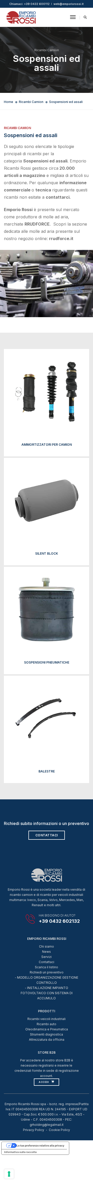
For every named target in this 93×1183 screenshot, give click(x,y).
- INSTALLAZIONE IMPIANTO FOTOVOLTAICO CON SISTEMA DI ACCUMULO (47, 993)
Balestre (46, 771)
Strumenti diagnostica (46, 1034)
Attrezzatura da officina (46, 1039)
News (46, 952)
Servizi (46, 957)
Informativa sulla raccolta (20, 1152)
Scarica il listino (46, 967)
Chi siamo (46, 946)
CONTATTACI (46, 835)
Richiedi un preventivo (47, 972)
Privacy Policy (33, 1130)
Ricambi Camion (31, 102)
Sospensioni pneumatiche (46, 662)
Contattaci (46, 962)
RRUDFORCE (37, 224)
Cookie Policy (59, 1130)
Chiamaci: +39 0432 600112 (29, 4)
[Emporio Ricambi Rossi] (21, 17)
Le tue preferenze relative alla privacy (40, 1145)
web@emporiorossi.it (68, 4)
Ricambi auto (46, 1024)
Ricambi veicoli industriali (46, 1019)
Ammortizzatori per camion (46, 445)
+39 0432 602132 (59, 921)
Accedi (44, 1082)
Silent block (46, 553)
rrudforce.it (61, 238)
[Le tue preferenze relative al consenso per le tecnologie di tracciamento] (9, 1174)
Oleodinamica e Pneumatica (46, 1029)
